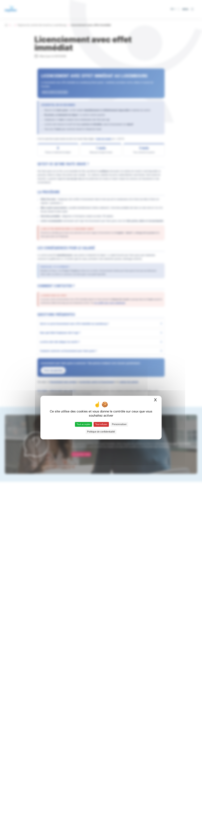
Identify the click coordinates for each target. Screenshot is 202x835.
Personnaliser (119, 424)
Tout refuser (101, 424)
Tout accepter (83, 424)
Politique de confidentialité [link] (101, 431)
